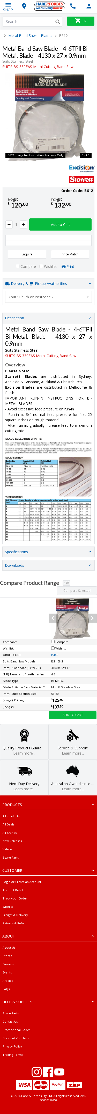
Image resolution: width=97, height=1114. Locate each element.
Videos (7, 849)
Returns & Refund (15, 923)
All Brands (10, 833)
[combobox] (48, 297)
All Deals (8, 824)
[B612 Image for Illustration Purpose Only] (48, 117)
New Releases (12, 841)
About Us (9, 947)
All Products (11, 816)
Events (7, 972)
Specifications (16, 551)
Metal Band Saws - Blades (30, 35)
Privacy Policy (12, 1046)
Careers (8, 964)
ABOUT (8, 936)
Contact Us (10, 1021)
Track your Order (15, 898)
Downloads (14, 565)
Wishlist (8, 907)
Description (14, 317)
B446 (54, 655)
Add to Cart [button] (60, 224)
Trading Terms (13, 1055)
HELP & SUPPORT (17, 1001)
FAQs (6, 989)
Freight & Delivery (15, 915)
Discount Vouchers (16, 1038)
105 (66, 583)
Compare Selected (77, 590)
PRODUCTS (12, 804)
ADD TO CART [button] (73, 715)
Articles (8, 981)
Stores (7, 956)
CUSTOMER (12, 870)
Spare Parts (11, 857)
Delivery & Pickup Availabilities (38, 283)
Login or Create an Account (22, 882)
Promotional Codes (16, 1030)
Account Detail (13, 890)
